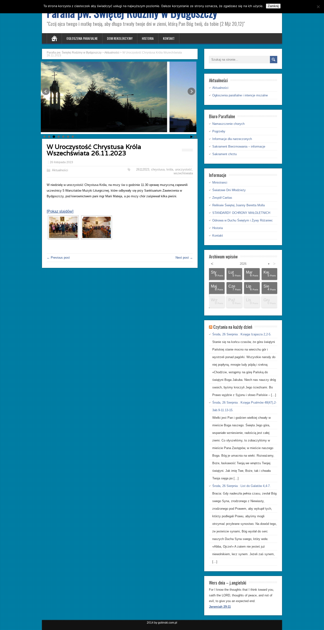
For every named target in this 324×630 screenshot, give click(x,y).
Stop (195, 136)
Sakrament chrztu (224, 154)
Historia (148, 38)
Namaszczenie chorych (228, 124)
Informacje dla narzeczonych (232, 139)
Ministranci (219, 182)
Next (191, 91)
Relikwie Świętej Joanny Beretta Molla (238, 205)
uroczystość (183, 169)
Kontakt (169, 38)
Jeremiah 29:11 (220, 606)
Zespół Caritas (222, 197)
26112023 (142, 169)
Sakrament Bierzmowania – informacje (238, 146)
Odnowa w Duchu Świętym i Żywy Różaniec (242, 220)
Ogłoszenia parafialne (82, 38)
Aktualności (60, 170)
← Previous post (58, 257)
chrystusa (158, 169)
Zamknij (273, 6)
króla (170, 169)
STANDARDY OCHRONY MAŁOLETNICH (241, 213)
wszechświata (183, 173)
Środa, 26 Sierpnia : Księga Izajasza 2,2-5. (241, 334)
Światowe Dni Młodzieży (229, 190)
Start (191, 136)
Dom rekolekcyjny (120, 38)
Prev (46, 91)
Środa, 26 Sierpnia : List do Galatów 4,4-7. (241, 486)
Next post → (184, 257)
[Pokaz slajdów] (60, 211)
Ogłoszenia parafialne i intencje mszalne (240, 95)
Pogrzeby (218, 131)
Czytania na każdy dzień (232, 326)
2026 (243, 264)
